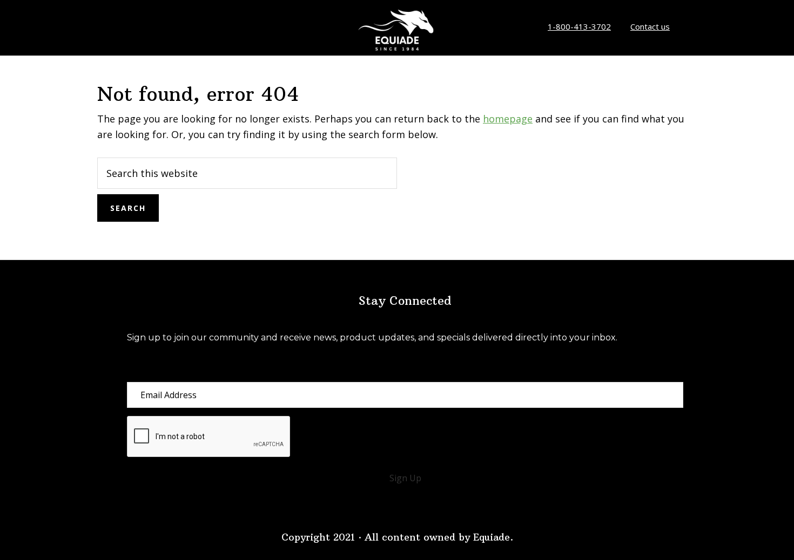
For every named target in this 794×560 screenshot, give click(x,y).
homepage (508, 118)
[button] (405, 478)
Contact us (650, 26)
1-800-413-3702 (579, 26)
